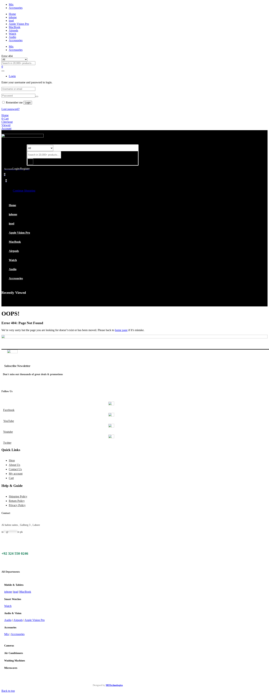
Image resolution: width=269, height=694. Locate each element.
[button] (6, 180)
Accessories (16, 7)
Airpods (13, 30)
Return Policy (17, 500)
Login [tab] (12, 76)
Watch (12, 33)
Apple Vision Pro (19, 23)
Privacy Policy (17, 505)
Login (28, 102)
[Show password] (36, 96)
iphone (13, 17)
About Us (14, 464)
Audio (12, 37)
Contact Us (15, 469)
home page (121, 330)
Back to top (8, 690)
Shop (12, 460)
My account (16, 473)
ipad (11, 20)
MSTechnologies (114, 685)
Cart (11, 478)
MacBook (14, 27)
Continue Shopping (24, 190)
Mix (11, 4)
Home (12, 14)
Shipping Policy (18, 496)
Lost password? (10, 109)
